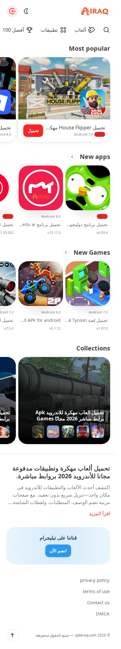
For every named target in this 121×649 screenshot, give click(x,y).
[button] (12, 635)
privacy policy (95, 580)
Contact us (98, 602)
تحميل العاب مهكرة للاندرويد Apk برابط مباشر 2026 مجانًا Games (69, 415)
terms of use (96, 591)
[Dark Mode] (26, 11)
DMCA (103, 613)
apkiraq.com (85, 635)
